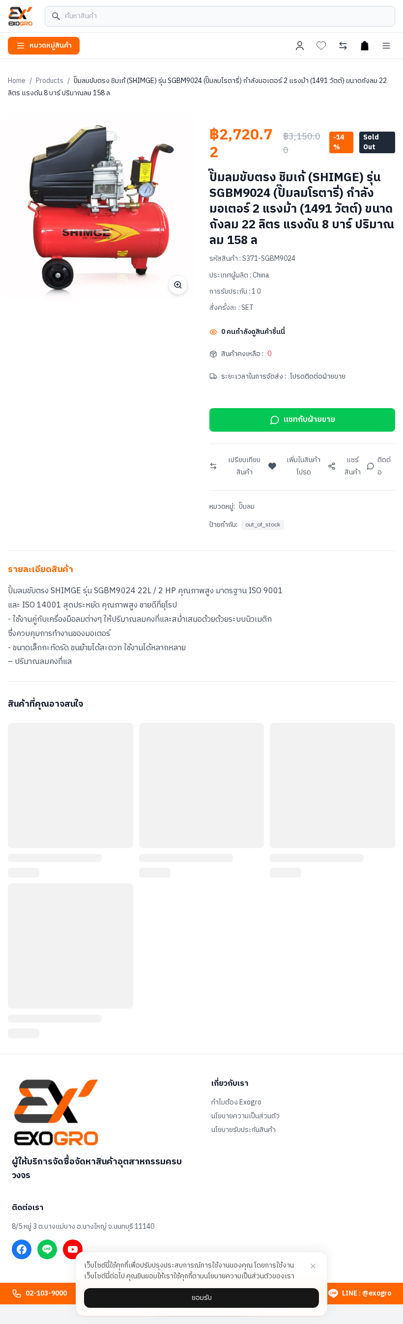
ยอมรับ (202, 1297)
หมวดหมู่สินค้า (50, 45)
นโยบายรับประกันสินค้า (243, 1130)
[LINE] (47, 1249)
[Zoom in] (178, 285)
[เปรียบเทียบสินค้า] (343, 46)
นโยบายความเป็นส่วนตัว (245, 1116)
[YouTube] (73, 1249)
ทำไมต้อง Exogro (236, 1102)
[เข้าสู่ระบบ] (300, 46)
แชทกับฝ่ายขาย (309, 419)
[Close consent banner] (313, 1266)
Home (17, 80)
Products (49, 80)
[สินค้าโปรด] (321, 46)
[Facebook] (21, 1249)
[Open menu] (386, 46)
